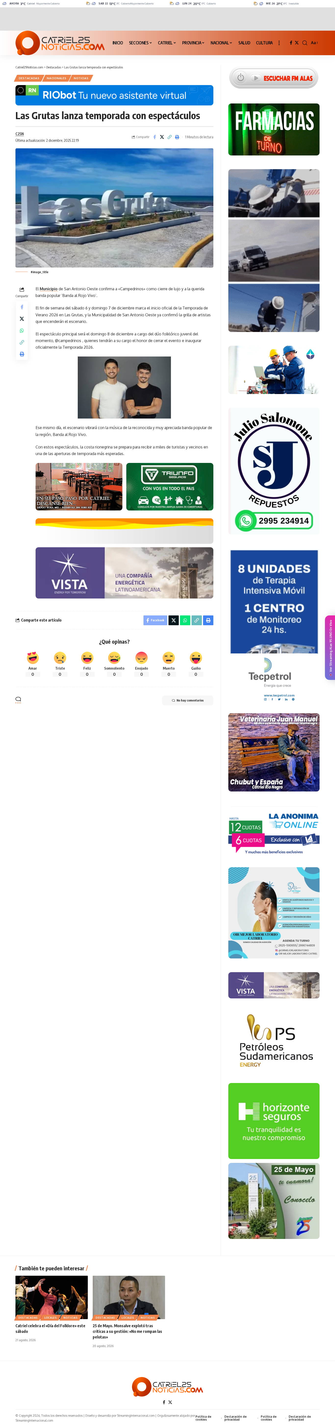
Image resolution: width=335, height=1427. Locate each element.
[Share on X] (162, 137)
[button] (279, 43)
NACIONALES (56, 78)
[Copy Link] (169, 137)
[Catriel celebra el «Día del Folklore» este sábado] (51, 1297)
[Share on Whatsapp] (22, 330)
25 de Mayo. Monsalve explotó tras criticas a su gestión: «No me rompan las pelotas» (127, 1331)
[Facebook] (291, 42)
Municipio (49, 288)
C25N (19, 133)
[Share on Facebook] (154, 137)
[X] (297, 42)
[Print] (177, 137)
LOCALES (50, 1317)
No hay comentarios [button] (190, 700)
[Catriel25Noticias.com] (60, 43)
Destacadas (29, 78)
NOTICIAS (81, 78)
